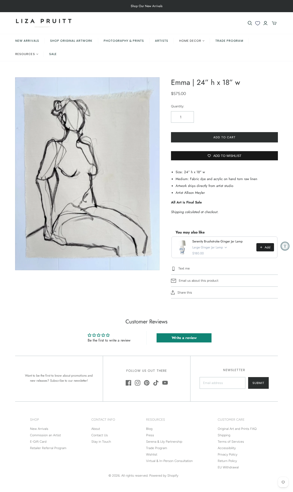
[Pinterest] (146, 383)
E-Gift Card (38, 442)
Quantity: (177, 106)
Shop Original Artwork (71, 41)
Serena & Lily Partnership (164, 442)
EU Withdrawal (228, 467)
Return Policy (227, 461)
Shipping (224, 435)
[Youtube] (165, 383)
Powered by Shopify (163, 476)
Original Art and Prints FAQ (237, 429)
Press (150, 435)
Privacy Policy (227, 454)
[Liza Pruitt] (43, 23)
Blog (149, 429)
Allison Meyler (194, 192)
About (95, 429)
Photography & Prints (124, 41)
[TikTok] (156, 383)
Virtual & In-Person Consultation (169, 461)
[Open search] (250, 23)
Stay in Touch (101, 442)
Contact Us (99, 435)
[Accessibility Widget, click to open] (285, 246)
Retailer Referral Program (48, 448)
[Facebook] (128, 383)
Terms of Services (231, 442)
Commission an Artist (45, 435)
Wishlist (151, 454)
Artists (161, 41)
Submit (258, 383)
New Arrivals (27, 41)
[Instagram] (137, 383)
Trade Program (229, 41)
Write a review (184, 337)
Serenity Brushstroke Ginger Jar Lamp (217, 241)
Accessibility (227, 448)
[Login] (265, 23)
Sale (53, 54)
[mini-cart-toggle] (274, 23)
